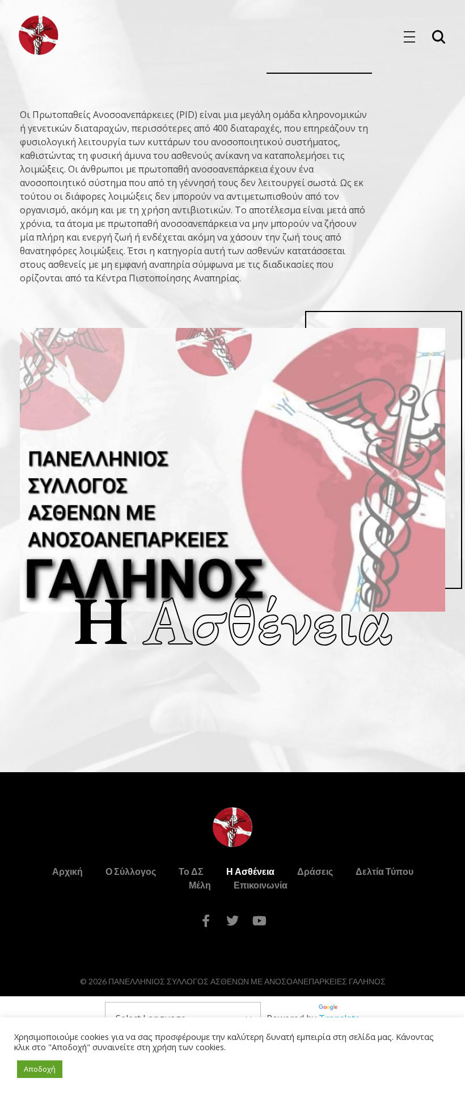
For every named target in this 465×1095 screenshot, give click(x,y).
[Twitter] (232, 921)
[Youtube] (259, 921)
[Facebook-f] (206, 921)
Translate (339, 1018)
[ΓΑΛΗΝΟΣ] (38, 35)
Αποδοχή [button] (40, 1069)
